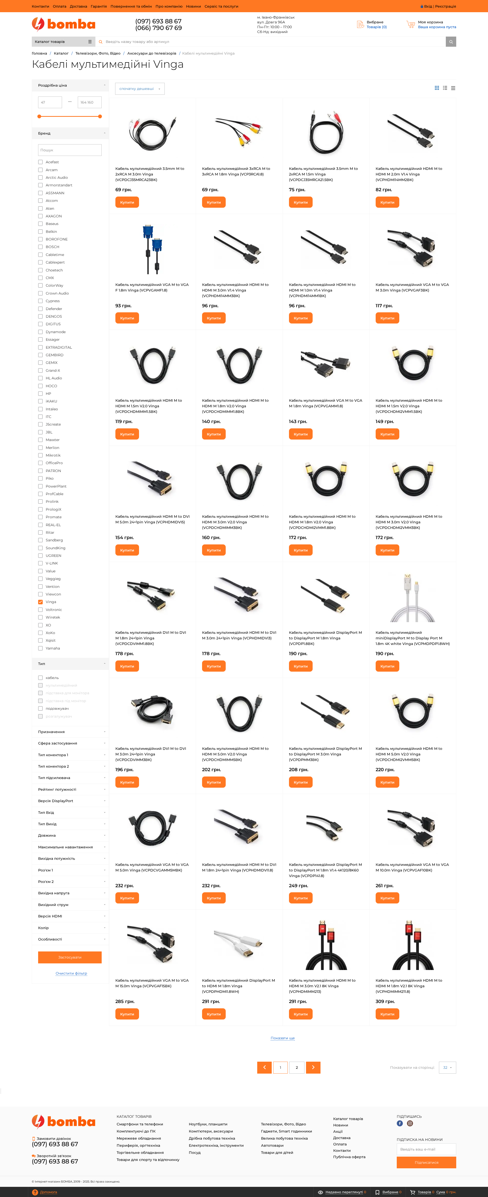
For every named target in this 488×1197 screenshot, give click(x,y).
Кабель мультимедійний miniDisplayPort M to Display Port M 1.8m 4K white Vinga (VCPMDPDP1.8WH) (413, 638)
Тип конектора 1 (53, 755)
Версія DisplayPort (55, 801)
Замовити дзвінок (54, 1138)
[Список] (453, 88)
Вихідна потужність (56, 858)
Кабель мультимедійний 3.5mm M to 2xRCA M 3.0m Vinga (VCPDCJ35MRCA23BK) (149, 174)
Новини (193, 6)
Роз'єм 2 (46, 881)
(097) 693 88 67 (158, 21)
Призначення (51, 732)
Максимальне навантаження (65, 847)
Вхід (428, 6)
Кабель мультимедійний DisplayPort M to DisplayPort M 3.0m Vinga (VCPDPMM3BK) (325, 754)
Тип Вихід (47, 824)
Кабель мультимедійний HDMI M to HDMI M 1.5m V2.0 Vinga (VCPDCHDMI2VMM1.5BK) (409, 406)
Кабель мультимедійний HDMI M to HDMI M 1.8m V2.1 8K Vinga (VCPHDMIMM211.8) (409, 986)
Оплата (59, 6)
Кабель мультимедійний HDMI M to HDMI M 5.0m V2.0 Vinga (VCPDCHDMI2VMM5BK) (409, 754)
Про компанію (169, 6)
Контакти (40, 6)
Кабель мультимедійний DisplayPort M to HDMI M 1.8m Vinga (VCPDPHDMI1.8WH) (238, 986)
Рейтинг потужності (57, 789)
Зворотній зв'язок (54, 1156)
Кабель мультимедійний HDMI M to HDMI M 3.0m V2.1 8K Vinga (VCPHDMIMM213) (322, 986)
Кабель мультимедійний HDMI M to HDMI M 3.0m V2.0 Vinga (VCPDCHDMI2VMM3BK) (409, 522)
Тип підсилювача (54, 777)
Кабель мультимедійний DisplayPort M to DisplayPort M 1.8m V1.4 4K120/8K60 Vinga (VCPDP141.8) (325, 870)
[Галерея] (445, 88)
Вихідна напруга (53, 893)
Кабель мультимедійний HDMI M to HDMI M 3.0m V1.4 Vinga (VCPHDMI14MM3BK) (235, 290)
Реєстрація (445, 6)
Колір (43, 928)
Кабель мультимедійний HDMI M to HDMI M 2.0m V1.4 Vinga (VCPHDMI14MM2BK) (409, 174)
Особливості (50, 939)
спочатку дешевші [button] (137, 88)
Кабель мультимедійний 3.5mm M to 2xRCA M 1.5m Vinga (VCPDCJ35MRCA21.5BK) (323, 174)
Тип (41, 663)
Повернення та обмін (131, 6)
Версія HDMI (50, 916)
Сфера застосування (57, 743)
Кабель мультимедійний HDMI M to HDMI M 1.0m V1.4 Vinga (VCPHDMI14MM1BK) (322, 290)
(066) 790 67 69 (158, 27)
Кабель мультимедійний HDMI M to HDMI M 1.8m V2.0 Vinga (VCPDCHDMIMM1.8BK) (235, 406)
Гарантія (99, 6)
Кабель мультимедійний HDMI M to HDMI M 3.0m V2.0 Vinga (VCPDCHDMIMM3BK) (235, 522)
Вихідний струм (53, 904)
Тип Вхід (46, 812)
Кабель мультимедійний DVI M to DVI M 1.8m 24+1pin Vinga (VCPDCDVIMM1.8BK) (150, 638)
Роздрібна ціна (52, 85)
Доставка (78, 6)
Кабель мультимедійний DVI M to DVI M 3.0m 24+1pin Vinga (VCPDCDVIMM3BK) (150, 754)
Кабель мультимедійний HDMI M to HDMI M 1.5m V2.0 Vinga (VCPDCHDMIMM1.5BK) (148, 406)
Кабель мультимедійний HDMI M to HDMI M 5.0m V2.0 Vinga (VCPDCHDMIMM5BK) (235, 754)
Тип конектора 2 (53, 766)
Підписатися (426, 1162)
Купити (127, 202)
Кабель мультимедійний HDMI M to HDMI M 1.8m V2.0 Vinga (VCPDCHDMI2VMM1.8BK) (322, 522)
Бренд (44, 133)
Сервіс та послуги (221, 6)
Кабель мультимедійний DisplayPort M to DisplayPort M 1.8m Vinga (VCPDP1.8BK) (325, 638)
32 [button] (445, 1067)
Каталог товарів (50, 41)
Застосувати (70, 957)
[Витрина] (437, 88)
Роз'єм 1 (45, 870)
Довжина (47, 835)
